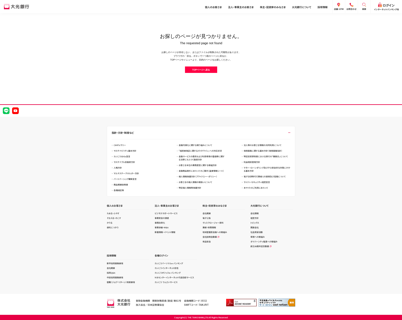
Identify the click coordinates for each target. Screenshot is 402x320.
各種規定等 (119, 190)
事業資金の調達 (162, 218)
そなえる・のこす (114, 218)
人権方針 (118, 167)
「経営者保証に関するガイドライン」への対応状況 (200, 150)
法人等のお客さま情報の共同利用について (263, 145)
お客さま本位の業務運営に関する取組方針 (198, 165)
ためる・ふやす (113, 213)
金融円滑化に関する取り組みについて (195, 145)
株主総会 (207, 241)
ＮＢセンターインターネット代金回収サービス (174, 277)
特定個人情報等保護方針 (190, 187)
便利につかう (113, 227)
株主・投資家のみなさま (273, 7)
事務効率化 (160, 222)
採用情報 (323, 7)
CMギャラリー (120, 145)
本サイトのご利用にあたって (256, 187)
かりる (109, 222)
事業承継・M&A (161, 227)
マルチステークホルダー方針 (126, 173)
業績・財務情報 (209, 227)
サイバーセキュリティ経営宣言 (257, 182)
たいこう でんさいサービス (166, 282)
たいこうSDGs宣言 (122, 156)
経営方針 (254, 218)
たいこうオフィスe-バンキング (168, 272)
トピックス (254, 222)
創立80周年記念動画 (259, 246)
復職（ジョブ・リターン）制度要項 (121, 282)
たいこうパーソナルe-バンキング (169, 263)
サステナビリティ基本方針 (125, 150)
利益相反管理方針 (252, 162)
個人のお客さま (213, 7)
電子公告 (207, 218)
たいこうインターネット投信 (166, 268)
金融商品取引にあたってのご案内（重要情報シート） (201, 170)
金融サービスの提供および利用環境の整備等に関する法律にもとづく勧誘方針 (202, 158)
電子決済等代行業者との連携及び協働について (265, 176)
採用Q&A (111, 272)
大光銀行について (301, 7)
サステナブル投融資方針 (124, 162)
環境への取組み (257, 236)
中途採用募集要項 (115, 277)
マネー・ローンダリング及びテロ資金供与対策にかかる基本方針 (267, 169)
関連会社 (254, 227)
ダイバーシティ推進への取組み (263, 241)
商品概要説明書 (121, 184)
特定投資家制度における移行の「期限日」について (266, 156)
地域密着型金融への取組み (215, 232)
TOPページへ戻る (201, 70)
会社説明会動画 (210, 236)
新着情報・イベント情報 (165, 232)
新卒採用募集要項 (115, 263)
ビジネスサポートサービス (166, 213)
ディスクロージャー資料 (213, 222)
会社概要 (207, 213)
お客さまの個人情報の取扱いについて (195, 182)
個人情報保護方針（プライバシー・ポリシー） (198, 176)
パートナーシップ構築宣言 (125, 178)
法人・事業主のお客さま (241, 7)
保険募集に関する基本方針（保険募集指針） (263, 150)
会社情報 (254, 213)
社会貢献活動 (256, 232)
